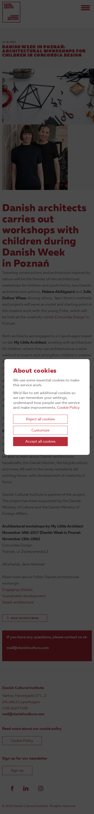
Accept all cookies (40, 442)
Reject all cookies (40, 419)
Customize (40, 430)
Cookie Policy (68, 408)
